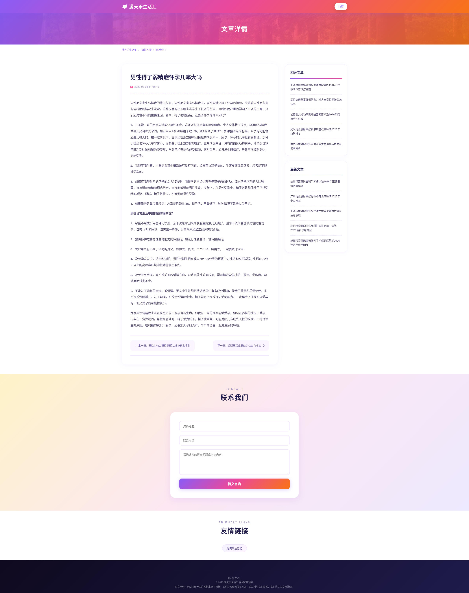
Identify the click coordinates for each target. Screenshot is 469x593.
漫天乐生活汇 (143, 6)
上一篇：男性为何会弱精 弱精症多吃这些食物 (164, 345)
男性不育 (146, 49)
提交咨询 (234, 484)
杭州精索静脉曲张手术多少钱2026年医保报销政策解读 (315, 183)
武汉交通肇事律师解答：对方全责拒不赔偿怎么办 (316, 102)
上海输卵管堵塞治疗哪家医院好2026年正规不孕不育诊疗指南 (315, 87)
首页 (341, 6)
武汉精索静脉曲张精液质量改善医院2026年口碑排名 (315, 131)
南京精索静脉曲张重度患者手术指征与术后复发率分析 (316, 146)
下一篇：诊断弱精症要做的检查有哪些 (239, 345)
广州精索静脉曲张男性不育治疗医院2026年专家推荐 (315, 198)
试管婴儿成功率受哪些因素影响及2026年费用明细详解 (315, 116)
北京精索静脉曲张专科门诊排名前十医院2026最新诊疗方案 (313, 228)
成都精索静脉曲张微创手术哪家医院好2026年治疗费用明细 (315, 243)
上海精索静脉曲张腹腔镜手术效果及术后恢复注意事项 (316, 213)
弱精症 (159, 49)
